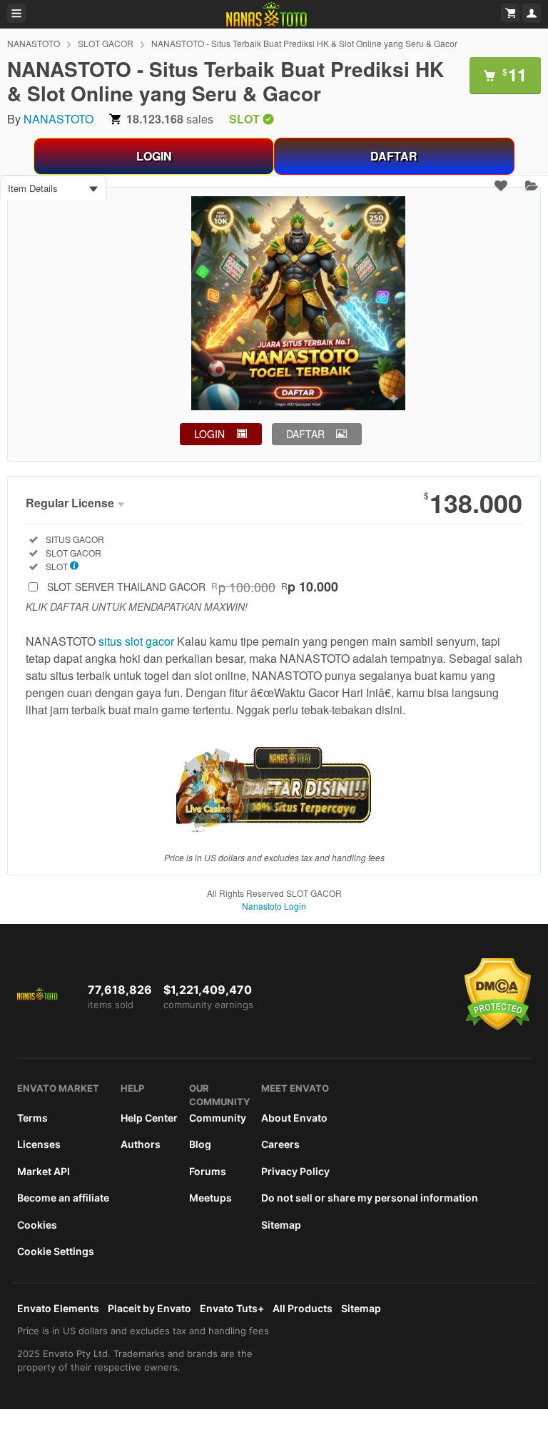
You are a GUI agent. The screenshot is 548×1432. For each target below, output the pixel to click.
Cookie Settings (55, 1251)
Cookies (37, 1225)
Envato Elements (58, 1308)
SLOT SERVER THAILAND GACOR (192, 586)
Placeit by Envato (149, 1308)
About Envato (294, 1118)
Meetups (210, 1198)
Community (217, 1118)
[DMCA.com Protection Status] (498, 1026)
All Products (303, 1308)
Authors (141, 1144)
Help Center (149, 1118)
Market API (43, 1171)
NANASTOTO (33, 43)
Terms (32, 1118)
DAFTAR (393, 156)
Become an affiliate (63, 1198)
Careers (280, 1144)
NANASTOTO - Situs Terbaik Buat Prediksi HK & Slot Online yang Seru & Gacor (304, 43)
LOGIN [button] (209, 434)
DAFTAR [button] (305, 434)
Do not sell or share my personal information (369, 1198)
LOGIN (154, 156)
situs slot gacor (136, 641)
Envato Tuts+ (232, 1308)
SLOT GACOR (105, 43)
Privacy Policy (295, 1171)
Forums (207, 1171)
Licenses (39, 1144)
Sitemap (281, 1225)
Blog (200, 1144)
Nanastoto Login (274, 906)
